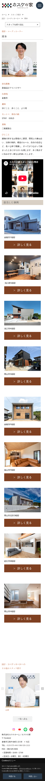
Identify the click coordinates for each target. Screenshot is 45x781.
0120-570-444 (12, 745)
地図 (27, 742)
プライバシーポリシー (25, 768)
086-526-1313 (24, 745)
